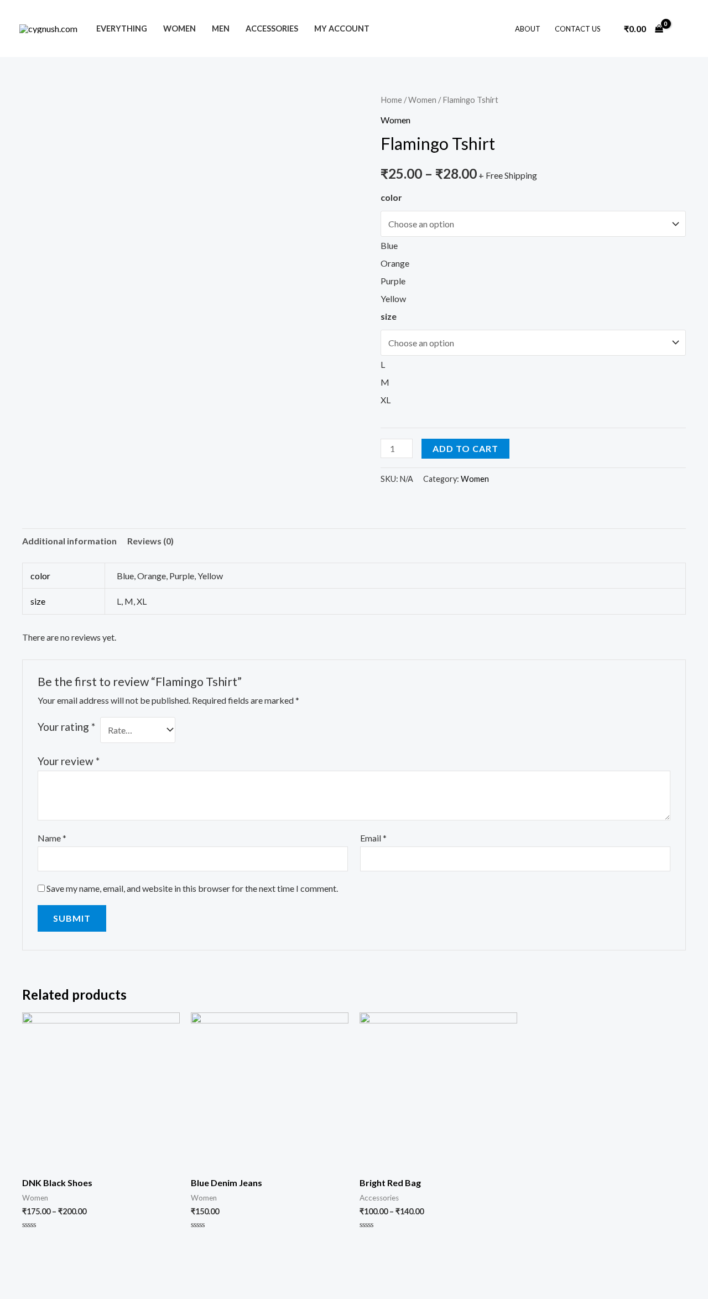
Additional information (69, 541)
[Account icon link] (684, 29)
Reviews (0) (150, 541)
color (391, 197)
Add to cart (465, 448)
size (389, 316)
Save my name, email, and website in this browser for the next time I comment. (192, 888)
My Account (341, 28)
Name (52, 838)
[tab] (69, 541)
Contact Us (578, 28)
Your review (69, 761)
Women (179, 28)
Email (373, 838)
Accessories (272, 28)
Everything (121, 28)
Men (221, 28)
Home (391, 100)
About (527, 28)
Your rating (66, 726)
